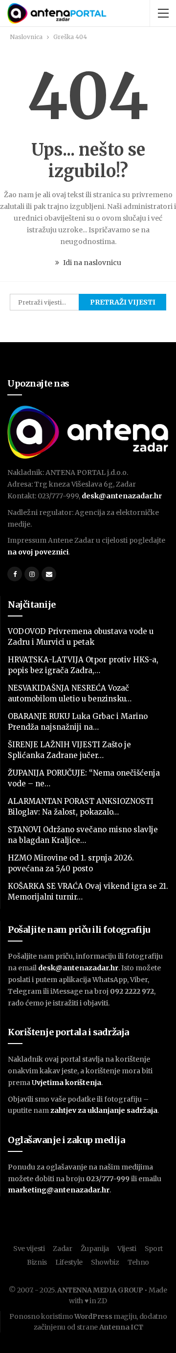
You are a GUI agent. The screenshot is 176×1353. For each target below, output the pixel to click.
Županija (95, 1248)
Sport (154, 1248)
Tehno (139, 1262)
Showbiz (105, 1262)
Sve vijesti (29, 1248)
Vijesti (126, 1248)
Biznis (37, 1262)
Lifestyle (69, 1262)
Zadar (62, 1248)
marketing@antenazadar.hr (59, 1190)
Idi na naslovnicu (91, 262)
